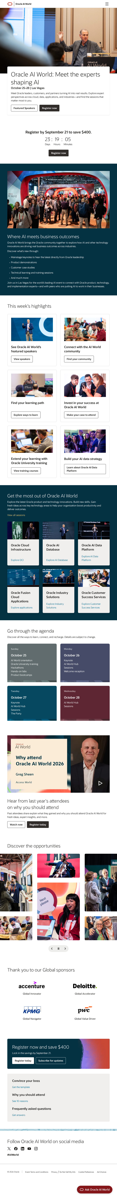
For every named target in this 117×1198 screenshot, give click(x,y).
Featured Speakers (24, 108)
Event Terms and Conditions (36, 1172)
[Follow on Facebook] (16, 1148)
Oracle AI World (23, 3)
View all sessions (16, 515)
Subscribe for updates (50, 1060)
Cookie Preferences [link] (86, 1172)
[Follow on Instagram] (36, 1148)
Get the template (21, 1087)
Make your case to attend (81, 414)
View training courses (26, 470)
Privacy (54, 1172)
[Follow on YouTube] (29, 1148)
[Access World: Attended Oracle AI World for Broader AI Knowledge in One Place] (58, 764)
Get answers (18, 1114)
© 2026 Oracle (13, 1172)
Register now (49, 108)
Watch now (16, 824)
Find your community (79, 359)
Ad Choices (101, 1172)
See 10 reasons (20, 1101)
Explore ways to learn (26, 414)
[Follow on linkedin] (22, 1148)
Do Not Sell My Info (67, 1172)
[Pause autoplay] (58, 948)
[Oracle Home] (9, 4)
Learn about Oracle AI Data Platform (82, 469)
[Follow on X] (9, 1148)
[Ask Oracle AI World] (94, 1189)
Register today (38, 824)
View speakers (22, 359)
